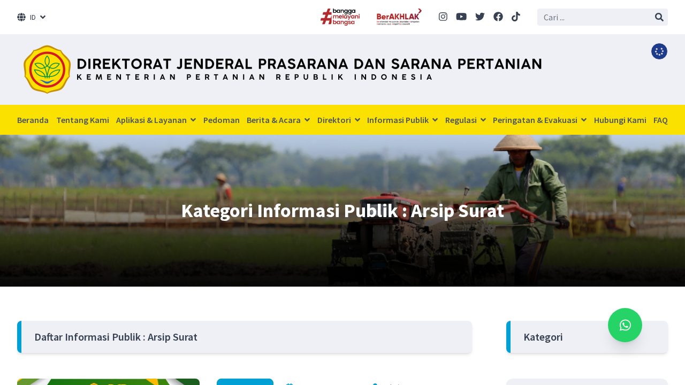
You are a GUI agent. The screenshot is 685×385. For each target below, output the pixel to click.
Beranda (33, 119)
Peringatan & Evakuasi (536, 119)
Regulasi (461, 119)
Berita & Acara (274, 119)
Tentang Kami (82, 119)
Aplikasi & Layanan (152, 119)
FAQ (660, 119)
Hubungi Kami (620, 119)
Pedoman (221, 119)
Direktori (335, 119)
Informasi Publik (398, 119)
